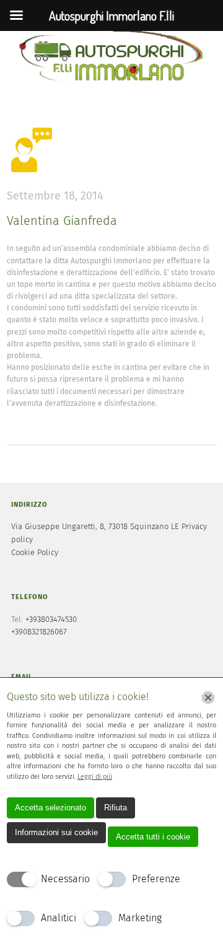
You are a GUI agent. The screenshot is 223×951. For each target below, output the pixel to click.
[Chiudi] (208, 698)
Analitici (58, 918)
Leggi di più (94, 776)
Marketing (140, 918)
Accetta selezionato (50, 807)
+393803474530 (51, 620)
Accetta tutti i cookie (153, 836)
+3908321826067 (39, 632)
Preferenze (156, 879)
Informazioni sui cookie (56, 832)
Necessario (65, 879)
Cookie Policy (34, 553)
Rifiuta (115, 807)
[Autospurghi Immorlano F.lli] (111, 56)
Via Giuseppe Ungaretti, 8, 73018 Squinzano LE (95, 527)
